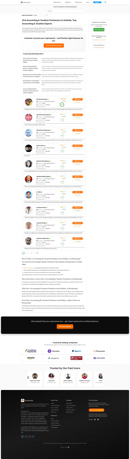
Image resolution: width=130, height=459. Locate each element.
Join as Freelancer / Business (99, 40)
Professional (78, 2)
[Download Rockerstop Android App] (95, 419)
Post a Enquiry (54, 407)
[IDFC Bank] (76, 358)
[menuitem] (58, 2)
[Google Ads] (53, 358)
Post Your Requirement (29, 268)
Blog (52, 418)
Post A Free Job (98, 29)
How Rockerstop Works (99, 47)
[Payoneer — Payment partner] (99, 351)
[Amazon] (30, 358)
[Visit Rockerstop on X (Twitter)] (33, 436)
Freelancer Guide (70, 409)
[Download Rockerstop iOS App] (98, 419)
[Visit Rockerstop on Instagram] (29, 436)
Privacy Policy (69, 407)
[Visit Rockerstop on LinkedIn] (26, 436)
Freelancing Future (55, 425)
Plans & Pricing (54, 409)
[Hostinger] (99, 358)
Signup (97, 2)
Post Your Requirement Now (54, 45)
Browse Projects (55, 423)
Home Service (56, 2)
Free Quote (78, 102)
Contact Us (53, 412)
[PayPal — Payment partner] (76, 351)
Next (37, 253)
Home (52, 403)
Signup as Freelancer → (96, 410)
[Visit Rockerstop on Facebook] (22, 436)
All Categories (54, 427)
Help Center (69, 403)
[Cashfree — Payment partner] (30, 351)
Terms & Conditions (71, 405)
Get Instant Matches (65, 326)
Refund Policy (69, 412)
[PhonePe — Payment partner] (53, 351)
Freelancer (67, 2)
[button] (104, 2)
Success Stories (55, 420)
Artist (87, 2)
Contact (78, 99)
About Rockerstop (55, 405)
